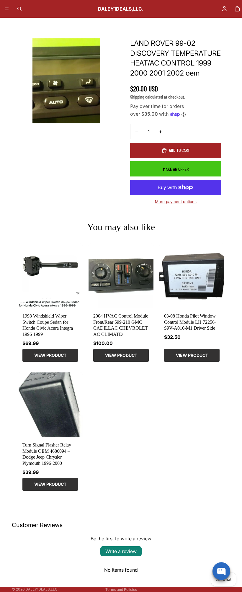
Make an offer (176, 169)
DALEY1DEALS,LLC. (41, 589)
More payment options (176, 201)
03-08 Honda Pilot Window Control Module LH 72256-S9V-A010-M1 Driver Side (190, 322)
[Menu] (7, 9)
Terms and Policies (121, 589)
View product (50, 355)
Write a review (121, 551)
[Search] (19, 8)
